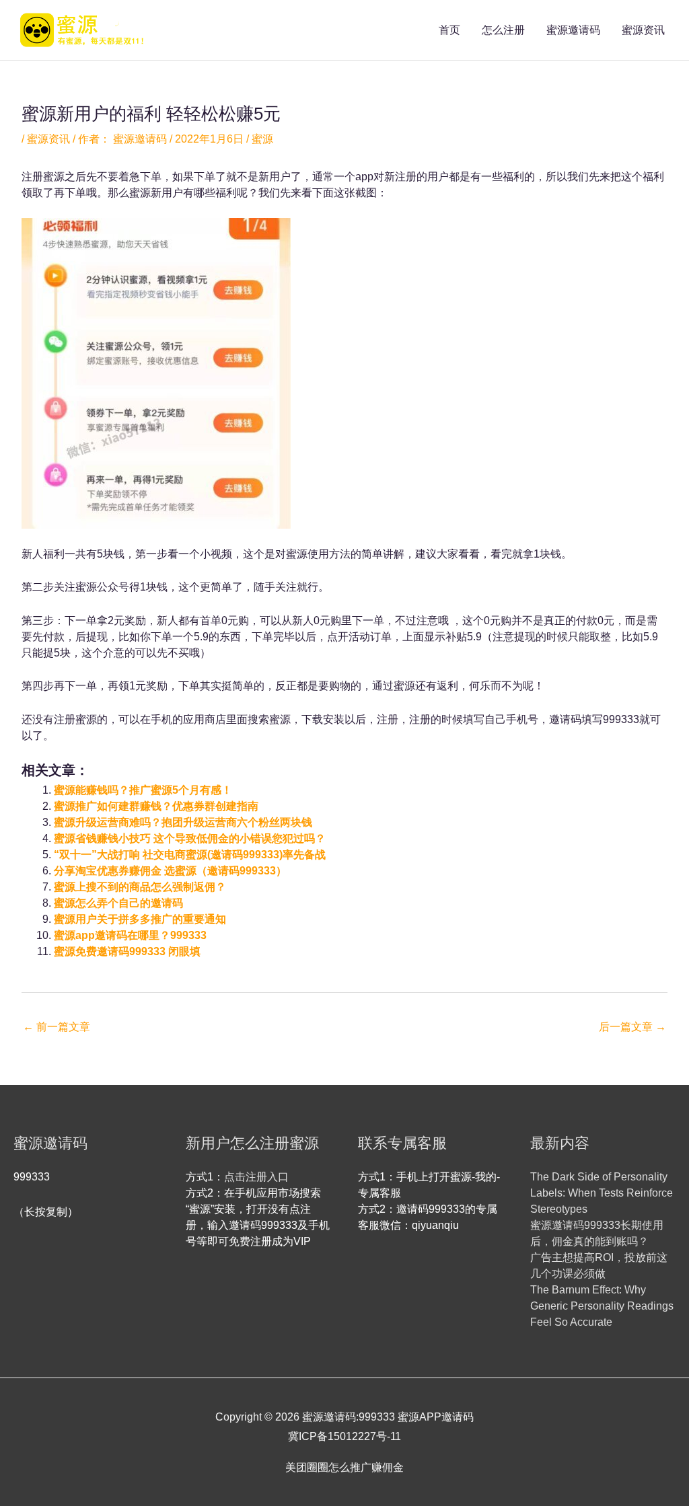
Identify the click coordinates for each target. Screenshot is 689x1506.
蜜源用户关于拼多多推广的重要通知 (140, 919)
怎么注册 (503, 30)
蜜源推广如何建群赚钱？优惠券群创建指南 (156, 806)
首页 (449, 30)
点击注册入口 (256, 1176)
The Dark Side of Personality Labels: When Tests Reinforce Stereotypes (601, 1193)
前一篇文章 (56, 1026)
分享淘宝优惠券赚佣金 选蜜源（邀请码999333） (170, 870)
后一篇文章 (632, 1026)
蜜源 (262, 139)
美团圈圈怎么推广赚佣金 (344, 1467)
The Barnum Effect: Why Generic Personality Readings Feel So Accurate (602, 1306)
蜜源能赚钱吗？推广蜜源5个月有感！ (143, 790)
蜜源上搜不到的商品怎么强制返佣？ (140, 887)
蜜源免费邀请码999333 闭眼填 (127, 951)
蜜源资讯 (643, 30)
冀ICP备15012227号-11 (344, 1436)
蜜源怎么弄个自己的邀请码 (118, 903)
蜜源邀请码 (573, 30)
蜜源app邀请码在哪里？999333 (130, 935)
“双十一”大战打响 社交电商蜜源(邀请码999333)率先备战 (190, 854)
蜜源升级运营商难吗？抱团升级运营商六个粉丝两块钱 (183, 822)
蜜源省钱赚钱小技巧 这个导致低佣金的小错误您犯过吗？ (190, 838)
